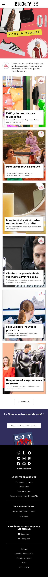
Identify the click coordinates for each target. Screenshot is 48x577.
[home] (26, 4)
